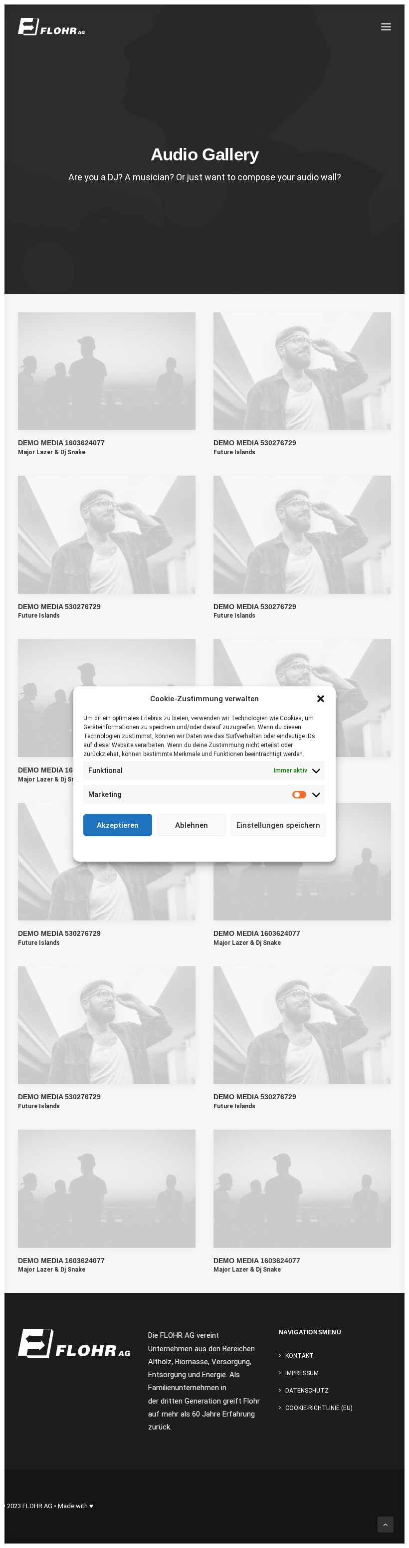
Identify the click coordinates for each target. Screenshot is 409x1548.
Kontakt (299, 1355)
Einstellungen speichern (278, 824)
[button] (321, 699)
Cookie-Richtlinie (166, 848)
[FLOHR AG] (51, 26)
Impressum (249, 848)
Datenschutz (211, 848)
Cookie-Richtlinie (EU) (319, 1408)
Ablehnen (191, 824)
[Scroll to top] (386, 1524)
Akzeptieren (118, 824)
